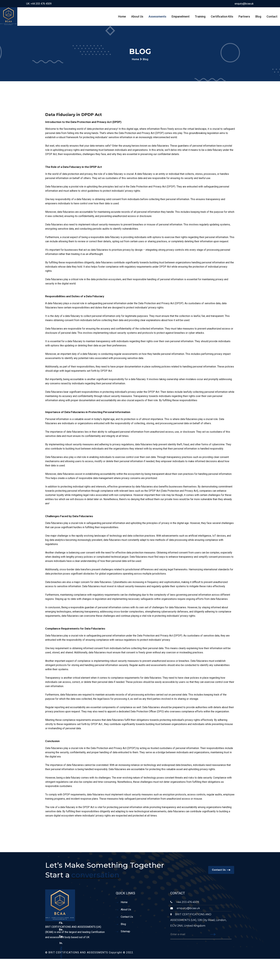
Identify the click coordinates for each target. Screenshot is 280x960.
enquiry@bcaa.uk (244, 3)
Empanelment (181, 16)
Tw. (61, 936)
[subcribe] (213, 934)
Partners (244, 16)
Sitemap (125, 931)
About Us (137, 16)
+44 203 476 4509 (187, 902)
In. (61, 943)
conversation (95, 874)
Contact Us (219, 869)
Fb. (61, 923)
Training (200, 16)
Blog (258, 16)
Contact (272, 16)
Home (122, 16)
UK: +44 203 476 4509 (39, 3)
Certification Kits (222, 16)
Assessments (157, 16)
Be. (61, 929)
